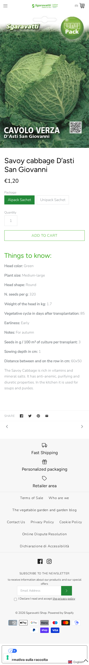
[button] (78, 662)
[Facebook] (40, 561)
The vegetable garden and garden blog (44, 510)
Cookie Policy (70, 522)
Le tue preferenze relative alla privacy (49, 651)
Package (10, 192)
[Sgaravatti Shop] (44, 5)
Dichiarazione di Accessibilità (44, 546)
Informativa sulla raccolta (26, 659)
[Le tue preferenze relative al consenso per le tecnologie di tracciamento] (7, 657)
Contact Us (16, 522)
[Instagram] (49, 561)
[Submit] (66, 590)
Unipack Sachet (52, 199)
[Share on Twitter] (30, 416)
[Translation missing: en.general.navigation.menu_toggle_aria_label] (5, 5)
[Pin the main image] (38, 416)
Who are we (59, 498)
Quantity (10, 212)
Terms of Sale (31, 498)
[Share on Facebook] (21, 416)
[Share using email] (46, 416)
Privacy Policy (42, 522)
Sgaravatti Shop (36, 613)
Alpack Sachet (19, 199)
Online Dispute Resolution (44, 534)
